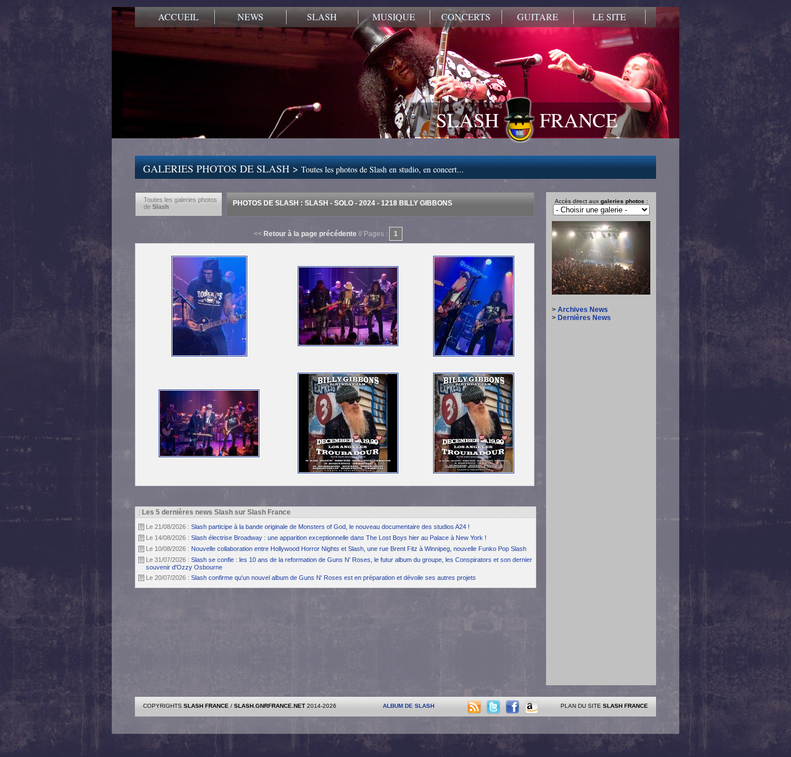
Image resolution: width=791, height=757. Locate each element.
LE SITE (609, 17)
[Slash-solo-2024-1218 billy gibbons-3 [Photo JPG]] (473, 354)
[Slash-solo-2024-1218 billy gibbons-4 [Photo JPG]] (209, 455)
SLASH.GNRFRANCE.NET (269, 706)
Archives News (583, 310)
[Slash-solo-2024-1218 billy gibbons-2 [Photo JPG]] (348, 344)
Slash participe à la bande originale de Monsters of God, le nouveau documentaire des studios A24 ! (330, 526)
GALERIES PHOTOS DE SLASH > (303, 168)
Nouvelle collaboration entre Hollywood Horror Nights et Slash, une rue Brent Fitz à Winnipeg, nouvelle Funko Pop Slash (358, 548)
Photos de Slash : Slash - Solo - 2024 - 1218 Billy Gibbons (342, 203)
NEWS (250, 17)
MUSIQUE (393, 17)
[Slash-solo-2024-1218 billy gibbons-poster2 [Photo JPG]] (473, 471)
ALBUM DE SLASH (408, 706)
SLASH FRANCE (527, 119)
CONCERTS (465, 17)
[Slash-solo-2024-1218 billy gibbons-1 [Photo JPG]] (209, 354)
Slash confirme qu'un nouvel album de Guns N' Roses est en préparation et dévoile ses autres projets (333, 577)
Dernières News (584, 318)
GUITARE (537, 17)
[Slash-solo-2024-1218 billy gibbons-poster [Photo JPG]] (348, 471)
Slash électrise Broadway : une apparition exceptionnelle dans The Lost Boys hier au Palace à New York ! (338, 537)
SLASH (322, 17)
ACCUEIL (178, 17)
